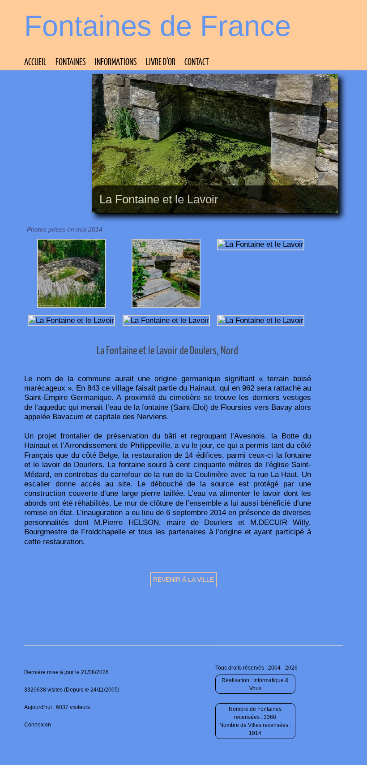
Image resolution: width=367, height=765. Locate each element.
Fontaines (70, 61)
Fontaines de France (157, 25)
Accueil (35, 61)
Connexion (37, 725)
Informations (116, 61)
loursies (236, 407)
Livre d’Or (160, 61)
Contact (196, 61)
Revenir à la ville (183, 579)
